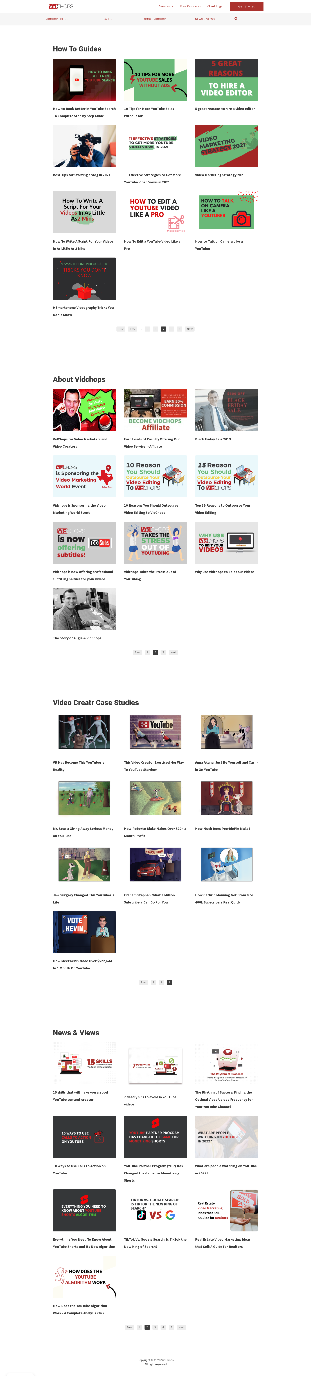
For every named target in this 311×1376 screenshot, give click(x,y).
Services (164, 6)
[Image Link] (84, 80)
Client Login (215, 6)
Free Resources (190, 6)
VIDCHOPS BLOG (56, 19)
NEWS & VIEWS (205, 19)
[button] (172, 6)
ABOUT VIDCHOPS (155, 19)
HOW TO (106, 19)
